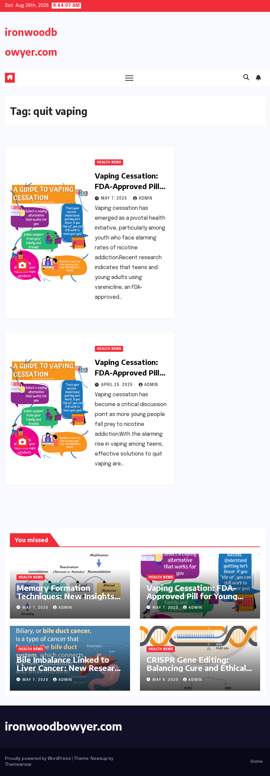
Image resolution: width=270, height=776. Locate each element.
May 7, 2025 (114, 199)
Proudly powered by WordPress (38, 759)
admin (145, 199)
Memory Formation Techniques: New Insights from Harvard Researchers (66, 596)
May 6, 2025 (166, 680)
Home (257, 762)
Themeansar (18, 764)
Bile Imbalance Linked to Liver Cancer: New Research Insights (69, 667)
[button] (246, 78)
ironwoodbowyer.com (63, 726)
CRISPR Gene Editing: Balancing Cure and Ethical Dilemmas (196, 667)
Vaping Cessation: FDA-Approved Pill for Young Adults (127, 186)
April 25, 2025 (117, 385)
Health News (109, 162)
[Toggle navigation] (129, 78)
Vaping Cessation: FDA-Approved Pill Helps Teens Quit (127, 372)
